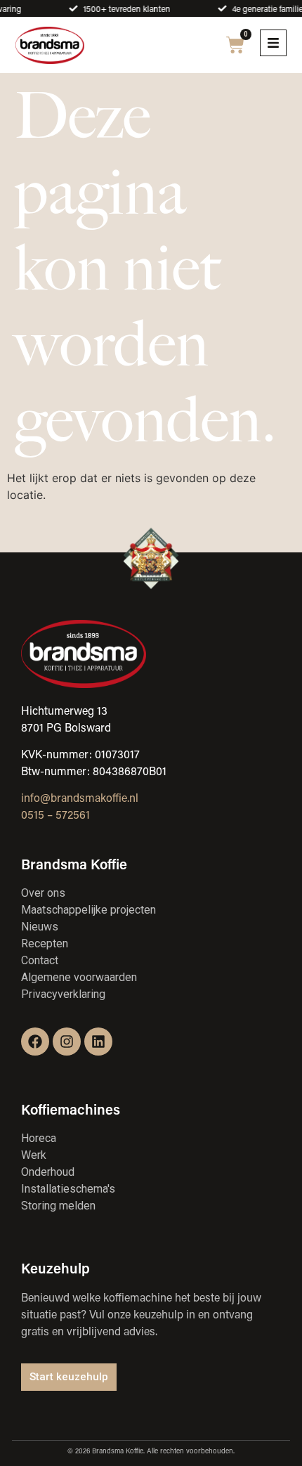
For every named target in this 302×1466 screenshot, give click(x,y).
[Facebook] (35, 1041)
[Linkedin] (98, 1041)
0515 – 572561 (55, 814)
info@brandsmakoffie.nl (79, 797)
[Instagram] (67, 1041)
